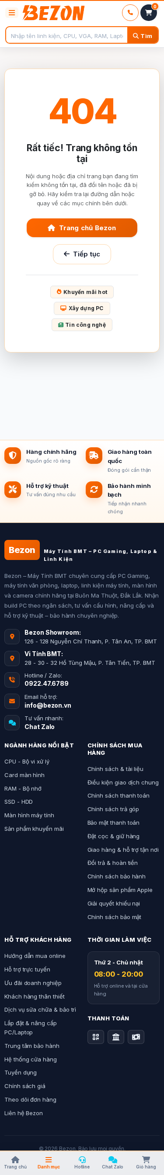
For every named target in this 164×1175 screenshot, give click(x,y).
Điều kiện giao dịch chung (123, 782)
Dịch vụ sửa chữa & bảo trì (40, 1009)
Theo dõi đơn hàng (30, 1099)
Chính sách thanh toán (118, 795)
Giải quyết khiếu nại (113, 903)
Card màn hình (24, 774)
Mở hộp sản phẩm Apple (120, 889)
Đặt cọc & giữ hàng (113, 836)
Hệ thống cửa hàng (30, 1059)
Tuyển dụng (20, 1072)
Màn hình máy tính (29, 815)
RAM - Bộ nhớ (23, 788)
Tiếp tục (87, 254)
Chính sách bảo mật (114, 916)
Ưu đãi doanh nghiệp (33, 982)
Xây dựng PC (86, 308)
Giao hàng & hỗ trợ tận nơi (123, 849)
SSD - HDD (18, 801)
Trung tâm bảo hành (31, 1045)
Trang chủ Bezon (87, 228)
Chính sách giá (24, 1085)
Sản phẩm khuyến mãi (34, 828)
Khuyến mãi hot (85, 292)
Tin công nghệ (85, 324)
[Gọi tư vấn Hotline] (130, 12)
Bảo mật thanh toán (113, 822)
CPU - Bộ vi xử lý (26, 761)
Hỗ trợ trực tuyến (27, 969)
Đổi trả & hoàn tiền (112, 862)
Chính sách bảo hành (116, 876)
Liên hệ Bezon (23, 1112)
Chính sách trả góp (113, 808)
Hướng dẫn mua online (35, 955)
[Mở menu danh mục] (11, 12)
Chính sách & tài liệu (115, 768)
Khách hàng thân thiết (34, 996)
